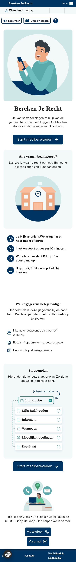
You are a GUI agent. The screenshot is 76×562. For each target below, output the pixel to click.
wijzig (29, 10)
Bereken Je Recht (20, 3)
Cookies (29, 555)
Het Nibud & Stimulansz (56, 555)
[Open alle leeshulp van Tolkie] (55, 20)
